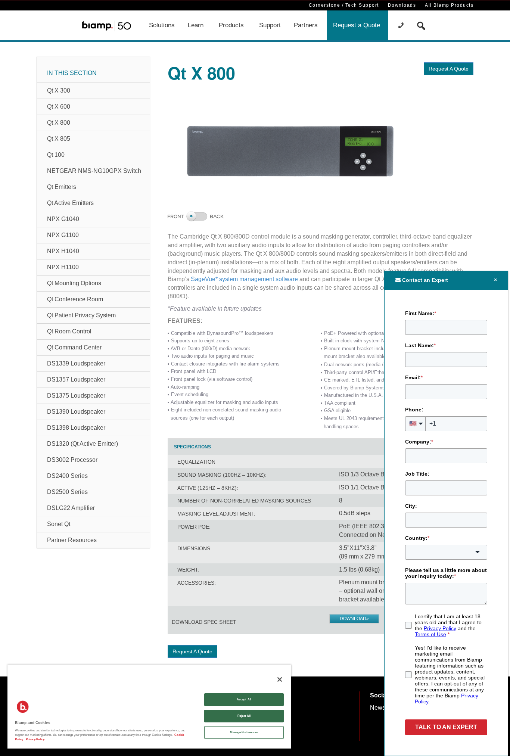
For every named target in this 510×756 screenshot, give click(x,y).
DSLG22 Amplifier (71, 508)
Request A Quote (449, 69)
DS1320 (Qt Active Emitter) (82, 444)
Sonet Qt (58, 524)
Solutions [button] (162, 25)
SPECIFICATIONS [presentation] (192, 446)
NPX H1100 (63, 267)
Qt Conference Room (75, 299)
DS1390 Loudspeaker (76, 411)
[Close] (279, 679)
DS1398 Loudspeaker (76, 427)
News (377, 707)
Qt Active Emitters (70, 203)
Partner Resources (72, 540)
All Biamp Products (449, 5)
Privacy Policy (34, 739)
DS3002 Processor (72, 460)
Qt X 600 (58, 106)
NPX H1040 (63, 251)
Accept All (244, 699)
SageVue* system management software (244, 279)
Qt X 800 (58, 122)
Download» (354, 618)
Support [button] (270, 25)
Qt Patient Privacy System (81, 315)
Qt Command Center (74, 347)
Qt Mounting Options (74, 283)
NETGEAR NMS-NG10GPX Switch (94, 171)
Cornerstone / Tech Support (344, 5)
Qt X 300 (58, 90)
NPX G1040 (63, 219)
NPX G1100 (63, 235)
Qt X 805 (58, 139)
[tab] (192, 446)
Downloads (402, 5)
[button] (402, 25)
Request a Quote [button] (356, 25)
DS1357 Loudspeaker (76, 379)
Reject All (244, 716)
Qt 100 (56, 155)
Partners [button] (306, 25)
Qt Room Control (69, 331)
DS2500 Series (67, 492)
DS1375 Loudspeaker (76, 395)
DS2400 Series (67, 476)
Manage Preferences (244, 732)
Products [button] (231, 25)
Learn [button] (195, 25)
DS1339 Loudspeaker (76, 363)
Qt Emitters (61, 187)
